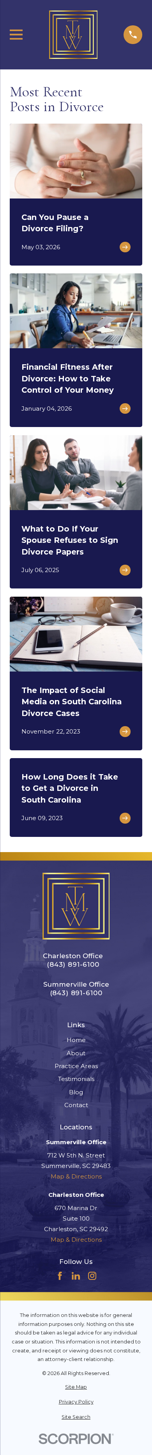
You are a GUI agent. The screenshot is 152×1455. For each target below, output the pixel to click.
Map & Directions (76, 1176)
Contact (76, 1105)
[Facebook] (60, 1276)
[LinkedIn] (76, 1276)
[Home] (73, 35)
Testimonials (76, 1079)
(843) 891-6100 (73, 964)
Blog (76, 1092)
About (76, 1053)
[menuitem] (76, 1387)
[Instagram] (92, 1276)
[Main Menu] (16, 34)
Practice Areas (76, 1066)
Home (76, 1040)
